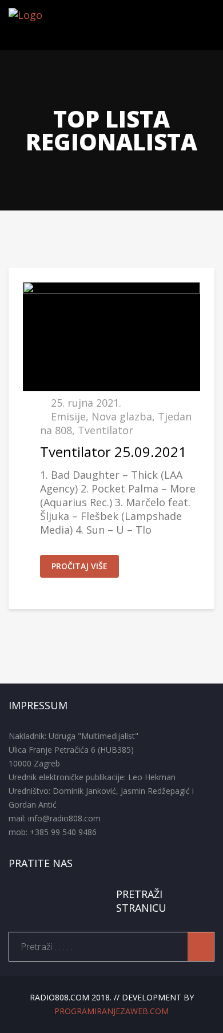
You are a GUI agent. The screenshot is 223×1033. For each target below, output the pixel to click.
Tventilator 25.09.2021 (113, 451)
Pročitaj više (79, 566)
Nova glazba (121, 416)
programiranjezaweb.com (111, 1011)
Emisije (68, 416)
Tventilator (105, 430)
